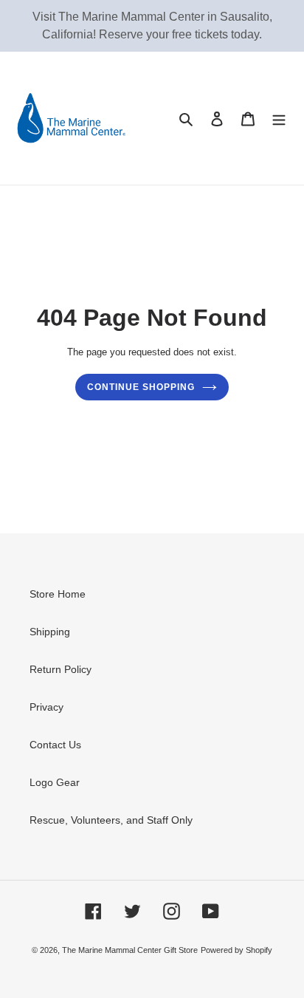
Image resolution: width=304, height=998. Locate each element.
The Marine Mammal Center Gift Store (130, 950)
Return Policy (60, 669)
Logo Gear (55, 782)
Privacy (46, 707)
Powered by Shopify (236, 950)
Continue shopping (140, 387)
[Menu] (278, 118)
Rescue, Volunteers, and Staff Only (111, 820)
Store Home (58, 594)
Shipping (50, 632)
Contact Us (55, 745)
